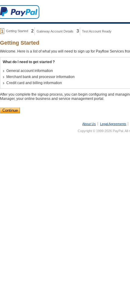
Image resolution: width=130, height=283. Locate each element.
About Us (89, 124)
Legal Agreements (113, 124)
